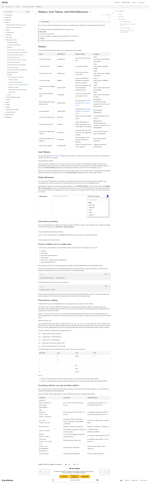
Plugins (7, 102)
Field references (121, 19)
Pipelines (8, 30)
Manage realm (8, 20)
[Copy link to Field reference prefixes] (60, 221)
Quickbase (127, 480)
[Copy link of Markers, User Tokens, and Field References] (90, 12)
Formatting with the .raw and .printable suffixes (126, 31)
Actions (9, 94)
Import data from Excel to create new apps (16, 60)
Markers (120, 14)
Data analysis (9, 37)
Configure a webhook (13, 79)
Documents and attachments (12, 109)
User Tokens (121, 16)
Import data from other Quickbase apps (16, 50)
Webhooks (38, 6)
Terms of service (143, 480)
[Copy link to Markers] (48, 47)
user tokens (55, 156)
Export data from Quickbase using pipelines (17, 69)
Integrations (8, 35)
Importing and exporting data (13, 45)
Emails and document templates (13, 97)
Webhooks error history (13, 87)
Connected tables (10, 32)
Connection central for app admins (13, 27)
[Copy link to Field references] (56, 177)
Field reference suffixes (125, 28)
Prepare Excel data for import (14, 62)
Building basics (8, 117)
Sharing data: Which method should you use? (16, 25)
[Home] (5, 2)
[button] (16, 11)
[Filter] (32, 12)
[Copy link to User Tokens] (53, 152)
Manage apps (8, 17)
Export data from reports (12, 67)
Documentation (9, 6)
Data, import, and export (28, 6)
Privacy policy (134, 480)
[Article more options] (109, 17)
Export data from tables (12, 72)
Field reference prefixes (125, 21)
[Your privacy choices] (121, 480)
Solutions (8, 107)
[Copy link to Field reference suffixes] (60, 300)
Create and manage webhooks (15, 82)
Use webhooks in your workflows (15, 77)
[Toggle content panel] (113, 12)
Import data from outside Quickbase (15, 55)
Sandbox (8, 104)
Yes (69, 464)
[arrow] (117, 19)
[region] (74, 276)
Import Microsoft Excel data (13, 57)
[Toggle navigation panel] (36, 13)
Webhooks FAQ (11, 92)
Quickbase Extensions (11, 112)
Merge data (9, 47)
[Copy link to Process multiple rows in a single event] (74, 244)
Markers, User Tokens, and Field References (18, 84)
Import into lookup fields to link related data (17, 52)
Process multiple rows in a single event (83, 103)
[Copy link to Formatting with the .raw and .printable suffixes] (81, 385)
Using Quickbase (8, 15)
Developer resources (9, 114)
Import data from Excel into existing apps (16, 65)
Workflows (17, 6)
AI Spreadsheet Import (12, 42)
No (77, 464)
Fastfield (8, 99)
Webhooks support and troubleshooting (17, 89)
